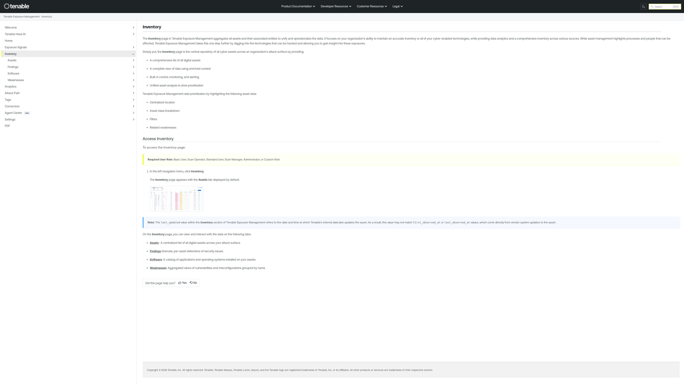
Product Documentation (297, 6)
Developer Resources (335, 6)
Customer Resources (370, 6)
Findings (13, 66)
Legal (396, 6)
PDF (7, 125)
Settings (10, 119)
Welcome (11, 27)
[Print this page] (164, 27)
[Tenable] (16, 6)
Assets (12, 60)
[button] (133, 27)
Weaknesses (16, 80)
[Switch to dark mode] (643, 6)
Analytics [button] (10, 86)
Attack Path (12, 93)
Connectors (12, 106)
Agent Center (13, 112)
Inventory (11, 53)
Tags (8, 99)
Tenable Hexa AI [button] (15, 34)
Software (13, 73)
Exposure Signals (16, 47)
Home (8, 40)
